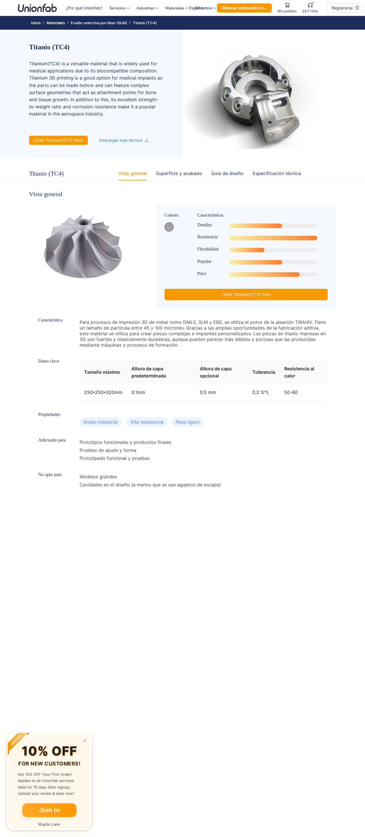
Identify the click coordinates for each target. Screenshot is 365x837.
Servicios (117, 8)
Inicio (36, 23)
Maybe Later (49, 824)
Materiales (174, 8)
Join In (49, 810)
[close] (84, 740)
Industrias (145, 8)
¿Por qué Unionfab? (84, 7)
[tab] (132, 173)
